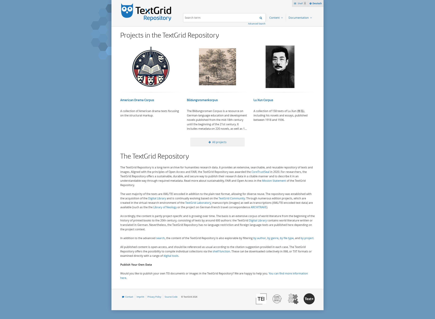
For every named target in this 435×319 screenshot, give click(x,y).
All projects (219, 142)
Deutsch (317, 4)
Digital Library (157, 198)
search (160, 238)
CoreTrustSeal (260, 172)
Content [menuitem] (274, 18)
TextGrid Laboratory (198, 203)
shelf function (221, 251)
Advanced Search (256, 23)
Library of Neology (165, 207)
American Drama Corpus (137, 100)
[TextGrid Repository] (146, 4)
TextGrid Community (232, 198)
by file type (287, 238)
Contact (129, 296)
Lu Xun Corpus (263, 100)
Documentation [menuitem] (299, 18)
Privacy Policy (154, 296)
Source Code (171, 296)
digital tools (170, 256)
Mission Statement (274, 181)
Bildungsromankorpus (202, 100)
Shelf (301, 3)
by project (307, 238)
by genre (273, 238)
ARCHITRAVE (258, 207)
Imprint (140, 296)
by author (259, 238)
